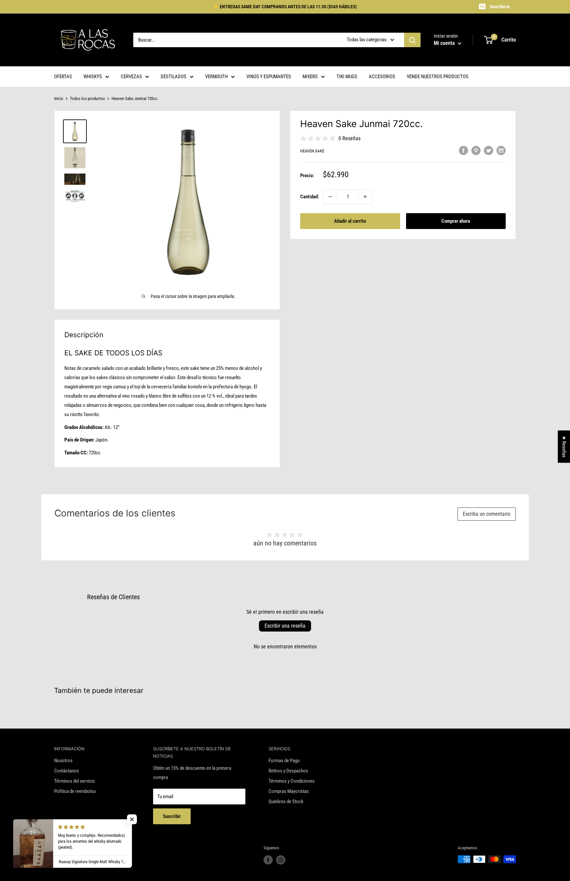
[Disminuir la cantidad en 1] (330, 197)
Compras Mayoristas (289, 791)
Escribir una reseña (285, 626)
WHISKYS (92, 77)
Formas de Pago (284, 761)
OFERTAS (63, 77)
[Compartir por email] (501, 150)
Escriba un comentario (486, 514)
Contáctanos (66, 771)
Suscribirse (500, 6)
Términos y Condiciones (292, 781)
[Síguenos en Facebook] (268, 860)
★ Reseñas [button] (564, 447)
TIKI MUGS (346, 77)
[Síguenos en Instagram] (280, 860)
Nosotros (63, 761)
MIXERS (310, 77)
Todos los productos (87, 98)
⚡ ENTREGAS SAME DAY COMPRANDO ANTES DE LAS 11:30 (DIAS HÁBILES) (285, 6)
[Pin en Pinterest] (476, 150)
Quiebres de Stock (286, 801)
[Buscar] (412, 40)
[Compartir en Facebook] (463, 150)
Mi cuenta (445, 43)
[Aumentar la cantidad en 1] (365, 197)
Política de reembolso (75, 791)
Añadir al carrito (350, 221)
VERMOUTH (216, 77)
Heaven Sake (312, 150)
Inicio (58, 98)
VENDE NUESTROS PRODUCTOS (437, 77)
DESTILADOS (173, 77)
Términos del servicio (74, 781)
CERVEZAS (131, 77)
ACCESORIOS (382, 77)
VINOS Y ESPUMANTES (268, 77)
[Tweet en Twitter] (488, 150)
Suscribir (172, 816)
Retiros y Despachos (288, 771)
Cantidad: (309, 197)
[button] (132, 819)
